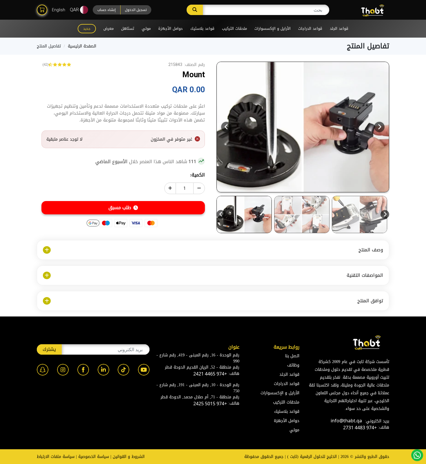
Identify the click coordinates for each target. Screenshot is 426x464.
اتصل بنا (292, 356)
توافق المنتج (370, 300)
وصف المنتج (370, 249)
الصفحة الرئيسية (82, 46)
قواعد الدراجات (310, 28)
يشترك (49, 349)
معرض (108, 28)
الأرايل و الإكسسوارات (272, 28)
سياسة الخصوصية (93, 457)
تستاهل (127, 28)
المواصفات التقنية (365, 275)
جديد (86, 28)
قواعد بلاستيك (202, 28)
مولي (146, 28)
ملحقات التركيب (234, 28)
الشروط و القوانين (129, 457)
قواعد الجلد (339, 28)
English (58, 10)
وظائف (293, 365)
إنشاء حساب (106, 10)
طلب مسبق (119, 207)
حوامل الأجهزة (170, 28)
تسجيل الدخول (136, 10)
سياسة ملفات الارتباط (55, 457)
